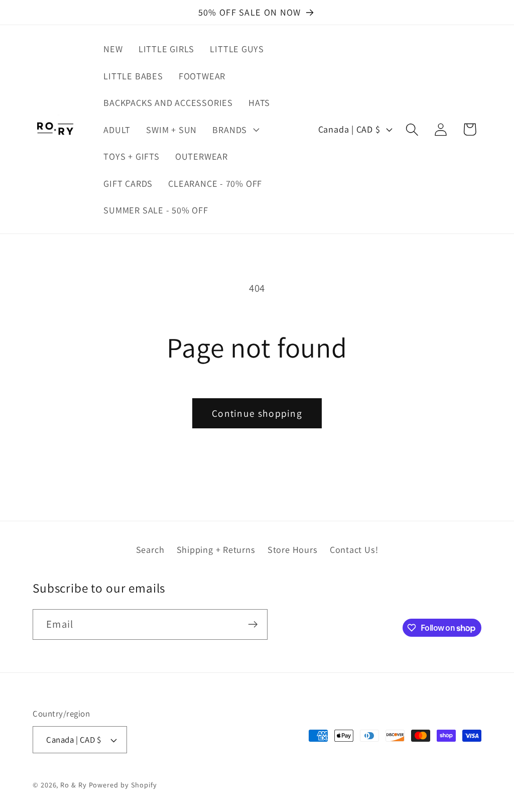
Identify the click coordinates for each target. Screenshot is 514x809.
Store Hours (293, 549)
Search (150, 549)
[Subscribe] (252, 624)
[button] (235, 129)
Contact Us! (354, 549)
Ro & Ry (73, 784)
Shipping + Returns (216, 549)
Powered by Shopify (123, 784)
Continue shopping (257, 413)
